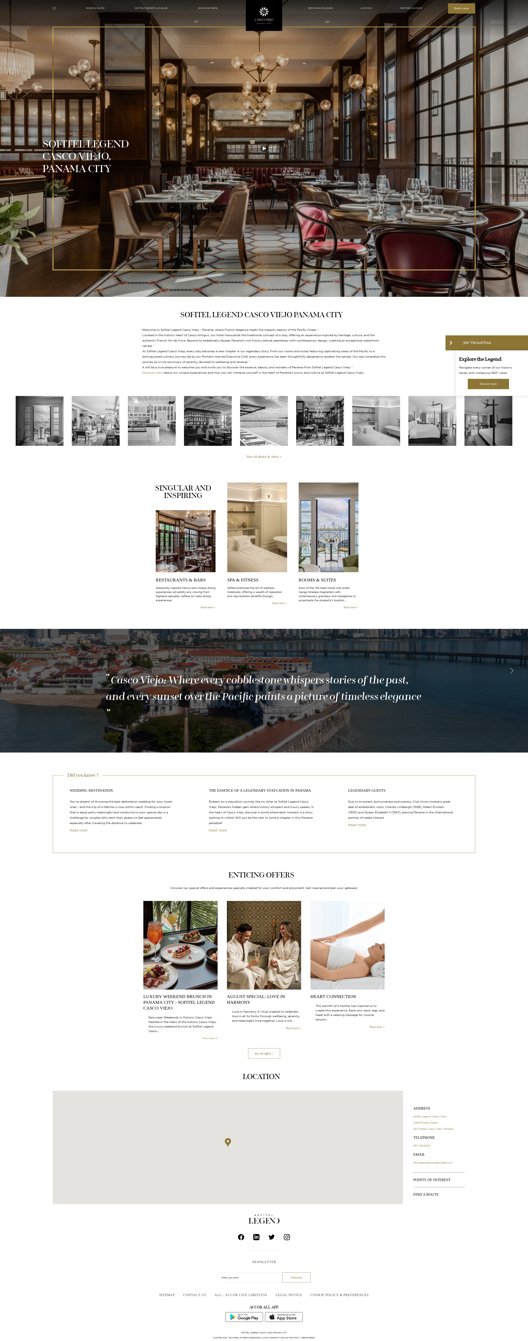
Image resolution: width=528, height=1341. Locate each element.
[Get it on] (244, 1316)
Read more (78, 830)
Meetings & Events (411, 8)
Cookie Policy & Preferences (339, 1295)
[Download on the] (283, 1316)
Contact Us (194, 1295)
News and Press (208, 8)
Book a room (461, 8)
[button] (228, 1142)
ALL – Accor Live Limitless (240, 1295)
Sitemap (167, 1295)
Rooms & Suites (95, 8)
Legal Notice (289, 1295)
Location (366, 8)
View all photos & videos (262, 456)
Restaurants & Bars (321, 8)
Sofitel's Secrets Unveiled (151, 8)
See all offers (263, 1053)
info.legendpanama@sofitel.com (432, 1162)
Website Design (308, 1338)
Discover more (152, 372)
